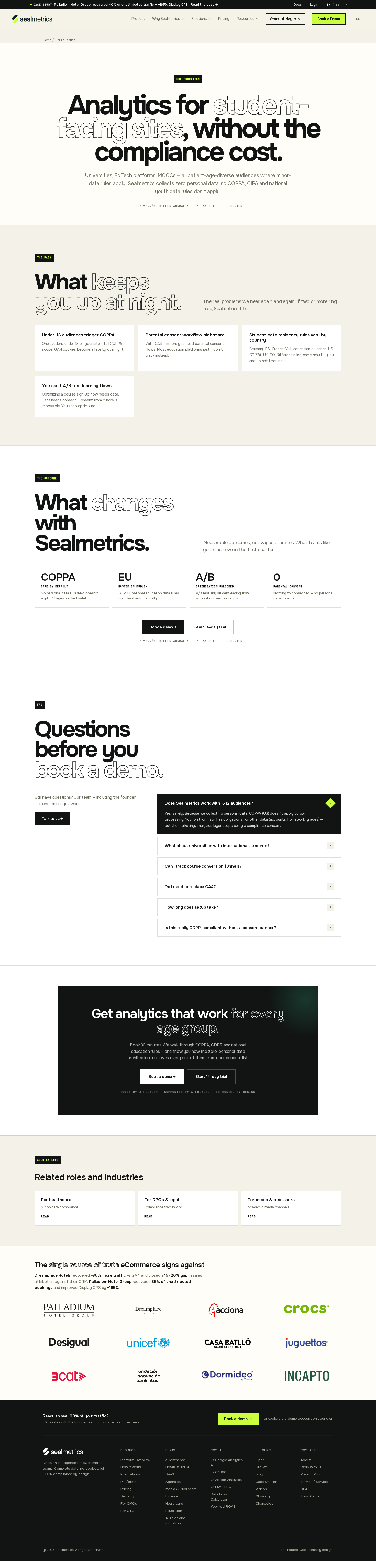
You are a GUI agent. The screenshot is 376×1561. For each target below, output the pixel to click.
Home (47, 40)
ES (337, 4)
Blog (259, 1474)
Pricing (223, 18)
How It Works (131, 1467)
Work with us (311, 1467)
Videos (261, 1489)
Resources (246, 18)
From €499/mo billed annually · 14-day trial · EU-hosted (188, 206)
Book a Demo (328, 19)
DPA (304, 1489)
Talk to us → (52, 818)
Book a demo (238, 1419)
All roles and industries (175, 1520)
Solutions (199, 18)
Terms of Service (314, 1482)
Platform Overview (135, 1460)
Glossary (263, 1496)
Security (127, 1496)
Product (138, 18)
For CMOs (128, 1503)
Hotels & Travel (177, 1467)
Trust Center (311, 1496)
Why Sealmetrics (166, 18)
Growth (262, 1467)
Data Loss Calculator (219, 1497)
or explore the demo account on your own (298, 1418)
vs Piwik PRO (221, 1487)
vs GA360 (218, 1472)
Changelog (265, 1503)
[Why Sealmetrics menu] (182, 18)
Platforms (128, 1482)
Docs (297, 5)
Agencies (173, 1482)
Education (173, 1510)
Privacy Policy (312, 1474)
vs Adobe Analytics (226, 1479)
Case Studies (266, 1482)
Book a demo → (163, 627)
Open (260, 1460)
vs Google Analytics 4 (227, 1462)
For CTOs (128, 1510)
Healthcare (174, 1503)
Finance (171, 1496)
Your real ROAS (223, 1506)
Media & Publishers (180, 1489)
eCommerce (175, 1460)
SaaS (169, 1474)
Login (314, 5)
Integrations (130, 1474)
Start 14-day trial (285, 19)
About (306, 1460)
